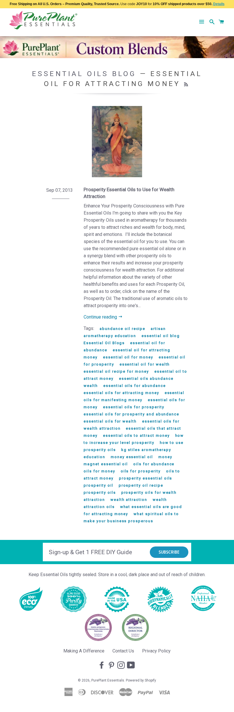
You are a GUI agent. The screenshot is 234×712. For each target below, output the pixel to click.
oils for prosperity (141, 471)
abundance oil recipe (122, 329)
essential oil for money (128, 357)
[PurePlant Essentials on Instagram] (121, 665)
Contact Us (123, 651)
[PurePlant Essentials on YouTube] (131, 665)
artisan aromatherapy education (125, 332)
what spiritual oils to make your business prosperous (131, 517)
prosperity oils (100, 492)
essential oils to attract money (136, 435)
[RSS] (187, 84)
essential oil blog (161, 336)
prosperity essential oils (145, 478)
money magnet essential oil (128, 460)
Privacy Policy (156, 651)
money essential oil (132, 457)
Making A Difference (83, 651)
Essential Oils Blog (84, 74)
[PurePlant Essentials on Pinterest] (112, 665)
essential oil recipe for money (116, 371)
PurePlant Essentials (107, 680)
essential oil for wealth (145, 364)
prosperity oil (98, 485)
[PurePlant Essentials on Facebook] (102, 665)
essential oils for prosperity (133, 407)
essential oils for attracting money (121, 393)
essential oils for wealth (110, 421)
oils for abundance (153, 464)
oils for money (99, 471)
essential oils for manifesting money (134, 396)
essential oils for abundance (134, 385)
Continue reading (101, 317)
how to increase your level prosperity (134, 439)
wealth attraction (128, 499)
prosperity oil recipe (141, 485)
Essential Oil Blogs (104, 343)
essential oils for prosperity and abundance (131, 414)
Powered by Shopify (141, 680)
